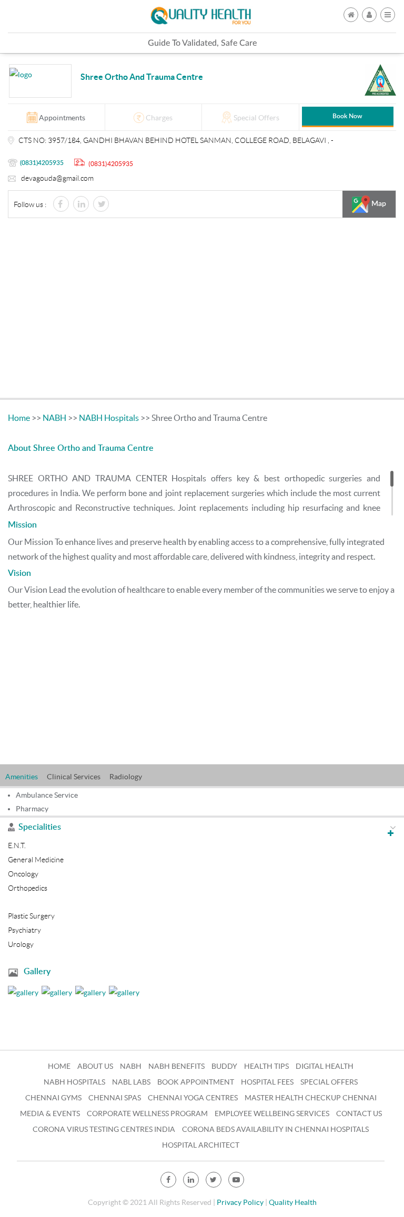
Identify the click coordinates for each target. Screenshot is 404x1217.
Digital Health (325, 1066)
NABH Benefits (176, 1066)
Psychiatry (24, 930)
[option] (26, 775)
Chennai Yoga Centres (193, 1098)
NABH (54, 417)
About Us (95, 1066)
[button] (387, 15)
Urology (21, 944)
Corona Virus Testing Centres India (104, 1129)
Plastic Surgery (31, 916)
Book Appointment (195, 1082)
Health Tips (266, 1066)
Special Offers (329, 1082)
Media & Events (50, 1113)
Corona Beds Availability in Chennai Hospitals (275, 1129)
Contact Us (359, 1113)
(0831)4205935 (42, 163)
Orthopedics (27, 888)
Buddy (224, 1066)
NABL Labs (131, 1082)
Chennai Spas (114, 1098)
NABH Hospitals (109, 417)
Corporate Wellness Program (147, 1113)
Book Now (347, 116)
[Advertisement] (202, 310)
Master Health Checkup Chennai (311, 1098)
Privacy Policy (240, 1202)
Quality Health (293, 1202)
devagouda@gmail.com (57, 178)
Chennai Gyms (53, 1098)
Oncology (23, 874)
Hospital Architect (200, 1145)
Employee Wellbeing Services (272, 1113)
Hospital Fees (267, 1082)
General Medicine (36, 859)
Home (19, 417)
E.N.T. (17, 845)
